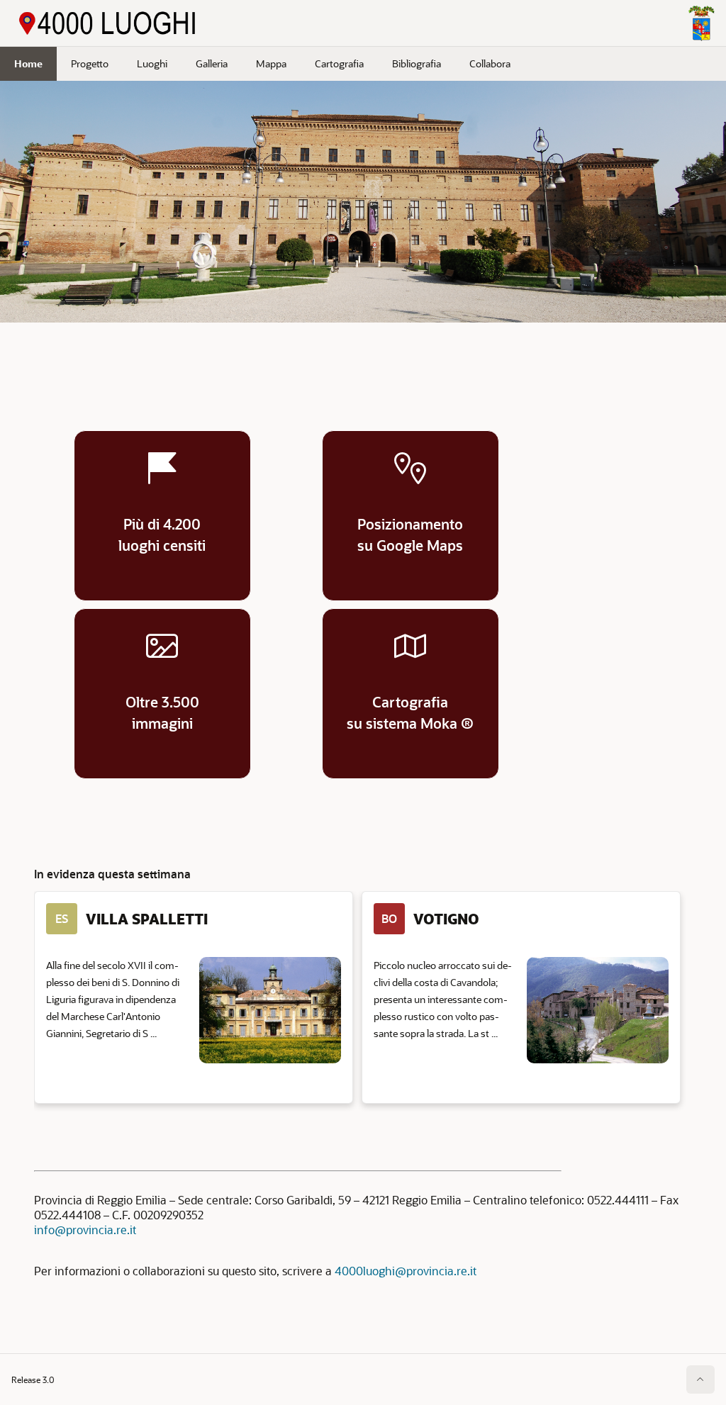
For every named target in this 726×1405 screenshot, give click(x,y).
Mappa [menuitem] (271, 63)
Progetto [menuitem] (89, 63)
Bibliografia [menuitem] (416, 63)
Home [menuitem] (28, 63)
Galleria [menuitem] (212, 63)
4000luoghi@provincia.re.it (405, 1270)
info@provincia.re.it (85, 1229)
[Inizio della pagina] (700, 1379)
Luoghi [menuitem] (152, 63)
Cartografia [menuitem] (339, 63)
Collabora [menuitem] (489, 63)
